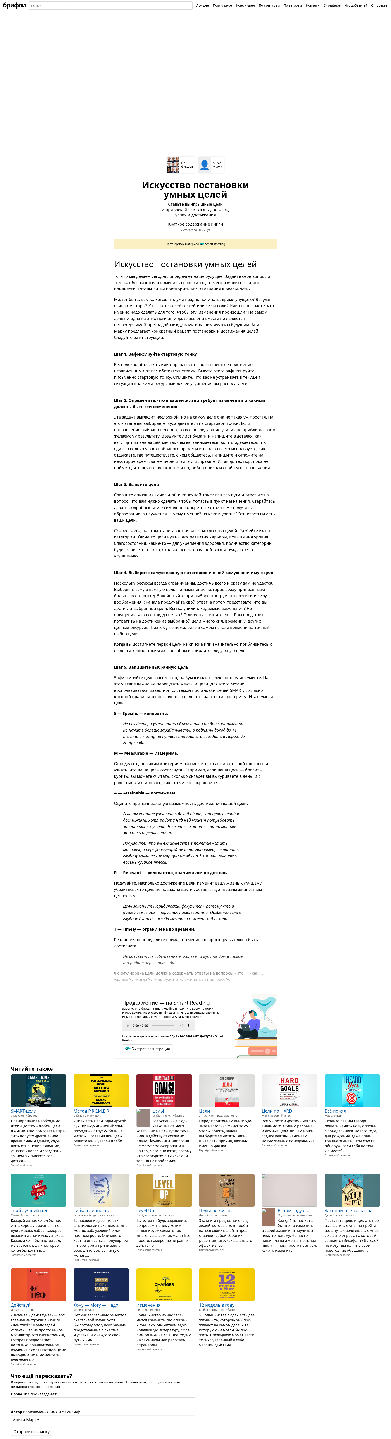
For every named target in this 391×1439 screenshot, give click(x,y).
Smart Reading (215, 244)
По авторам (293, 5)
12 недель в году (216, 1305)
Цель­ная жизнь (215, 1210)
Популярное (222, 5)
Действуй (21, 1305)
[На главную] (14, 5)
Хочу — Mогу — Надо (96, 1305)
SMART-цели (23, 1111)
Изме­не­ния (148, 1305)
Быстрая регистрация (150, 1048)
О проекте (379, 5)
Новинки (312, 5)
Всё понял (335, 1111)
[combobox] (111, 5)
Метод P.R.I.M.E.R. (92, 1111)
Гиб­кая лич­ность (91, 1210)
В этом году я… (293, 1210)
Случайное (332, 5)
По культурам (269, 5)
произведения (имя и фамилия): (45, 1411)
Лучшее (202, 5)
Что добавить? (356, 5)
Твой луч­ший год (29, 1210)
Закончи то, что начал (348, 1210)
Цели (204, 1111)
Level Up (145, 1210)
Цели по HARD (277, 1111)
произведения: (34, 1393)
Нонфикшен (245, 5)
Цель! (158, 1111)
